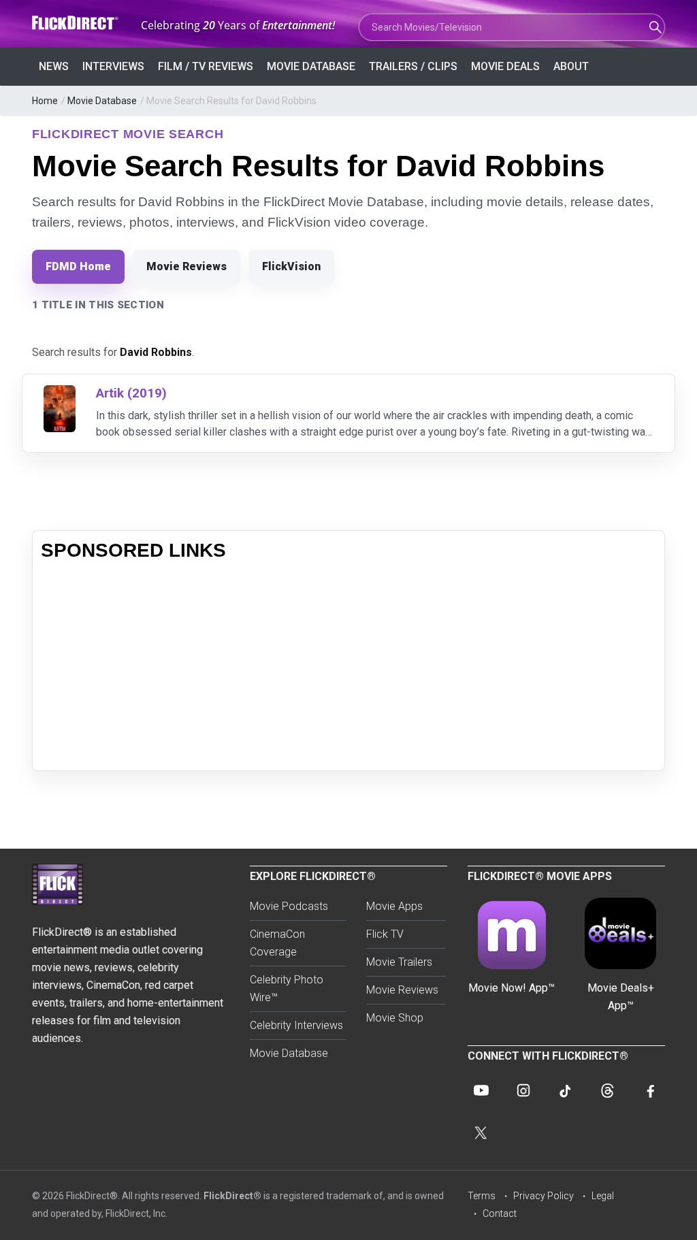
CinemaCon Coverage (277, 943)
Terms (482, 1195)
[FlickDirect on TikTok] (565, 1090)
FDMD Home (78, 266)
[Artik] (60, 393)
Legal (602, 1195)
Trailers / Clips (413, 66)
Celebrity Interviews (296, 1025)
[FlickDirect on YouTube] (481, 1090)
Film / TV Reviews (205, 66)
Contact (500, 1213)
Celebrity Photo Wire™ (286, 988)
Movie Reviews (186, 266)
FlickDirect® (232, 1195)
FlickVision (291, 266)
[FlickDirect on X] (481, 1132)
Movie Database (311, 66)
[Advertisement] (348, 667)
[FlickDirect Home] (76, 23)
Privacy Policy (543, 1195)
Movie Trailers (399, 962)
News (54, 66)
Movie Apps (394, 906)
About (571, 66)
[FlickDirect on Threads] (607, 1090)
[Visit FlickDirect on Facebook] (650, 1090)
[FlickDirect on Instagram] (523, 1090)
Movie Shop (394, 1017)
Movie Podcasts (289, 906)
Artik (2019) (131, 393)
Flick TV (385, 934)
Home (45, 100)
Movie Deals (505, 66)
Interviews (113, 66)
